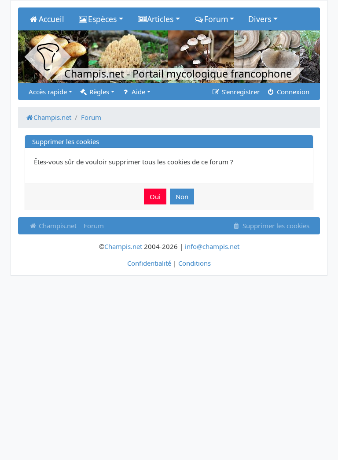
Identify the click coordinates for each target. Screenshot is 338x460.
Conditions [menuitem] (194, 263)
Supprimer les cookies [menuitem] (275, 225)
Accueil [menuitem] (51, 19)
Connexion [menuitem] (292, 91)
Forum (94, 225)
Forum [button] (216, 19)
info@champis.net (212, 246)
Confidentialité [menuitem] (149, 263)
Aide (137, 91)
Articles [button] (160, 19)
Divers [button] (259, 19)
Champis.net (57, 225)
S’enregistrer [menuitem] (240, 91)
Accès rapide (48, 91)
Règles (98, 91)
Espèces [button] (102, 19)
